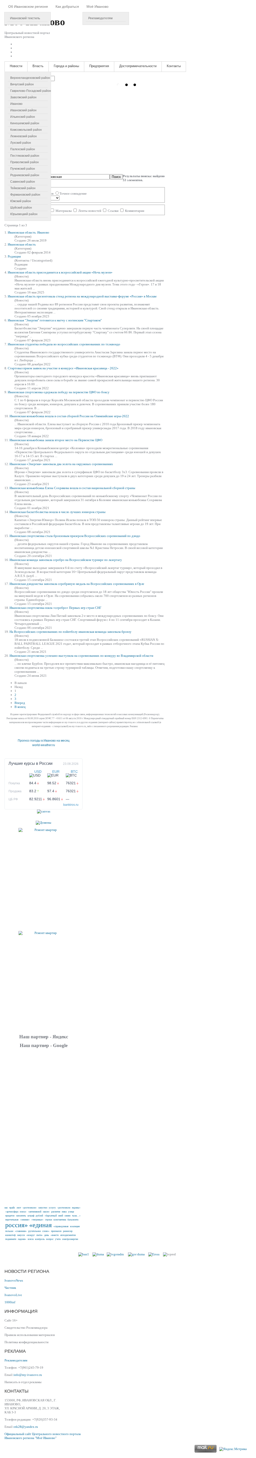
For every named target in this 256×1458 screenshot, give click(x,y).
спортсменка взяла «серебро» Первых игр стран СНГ (56, 608)
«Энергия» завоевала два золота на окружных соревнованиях (61, 464)
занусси (21, 1235)
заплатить (21, 1215)
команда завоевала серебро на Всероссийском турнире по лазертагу (66, 560)
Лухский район (20, 142)
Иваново (16, 104)
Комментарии (134, 211)
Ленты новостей (90, 211)
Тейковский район (23, 188)
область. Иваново (28, 232)
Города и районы (66, 66)
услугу (52, 1207)
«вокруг (30, 1235)
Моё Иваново (97, 6)
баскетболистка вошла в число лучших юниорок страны (58, 512)
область (22, 244)
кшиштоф (10, 1235)
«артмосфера (11, 1211)
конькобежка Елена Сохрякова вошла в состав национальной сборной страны (72, 488)
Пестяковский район (24, 155)
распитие (55, 1211)
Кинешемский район (24, 123)
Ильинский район (22, 117)
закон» (46, 1211)
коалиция (75, 1226)
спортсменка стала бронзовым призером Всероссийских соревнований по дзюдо (75, 536)
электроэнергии (70, 1239)
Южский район (20, 201)
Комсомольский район (26, 130)
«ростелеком (63, 1207)
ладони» (22, 1239)
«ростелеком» (29, 1207)
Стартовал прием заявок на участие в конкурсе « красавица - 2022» (63, 368)
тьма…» (76, 1215)
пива (64, 1211)
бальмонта (73, 1219)
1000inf (9, 1302)
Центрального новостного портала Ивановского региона (42, 1436)
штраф (31, 1215)
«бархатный (50, 1215)
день (46, 1235)
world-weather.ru (43, 745)
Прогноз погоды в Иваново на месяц (44, 740)
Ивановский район (23, 110)
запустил (42, 1207)
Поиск (116, 177)
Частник (10, 1288)
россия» (16, 1225)
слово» (46, 1231)
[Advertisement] (44, 1126)
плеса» (23, 1211)
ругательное (34, 1231)
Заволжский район (23, 97)
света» (39, 1235)
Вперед (19, 703)
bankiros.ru (70, 804)
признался (56, 1231)
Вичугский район (22, 84)
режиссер (67, 1231)
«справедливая (60, 1226)
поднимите (10, 1239)
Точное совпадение (73, 193)
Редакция (14, 256)
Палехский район (22, 149)
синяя (67, 1215)
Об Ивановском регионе (28, 6)
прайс (12, 1207)
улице (71, 1211)
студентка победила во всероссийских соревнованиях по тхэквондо (64, 344)
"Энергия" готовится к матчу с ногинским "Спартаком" (55, 320)
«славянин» (21, 1231)
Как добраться (67, 6)
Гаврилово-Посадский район (30, 91)
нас (6, 1207)
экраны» (76, 1207)
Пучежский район (22, 168)
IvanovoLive (13, 1295)
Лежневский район (23, 136)
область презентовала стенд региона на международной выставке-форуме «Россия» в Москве (82, 296)
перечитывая (11, 1219)
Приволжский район (24, 162)
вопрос (50, 1239)
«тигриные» (37, 1219)
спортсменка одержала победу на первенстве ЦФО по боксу (59, 392)
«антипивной (34, 1211)
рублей (39, 1215)
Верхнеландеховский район (30, 78)
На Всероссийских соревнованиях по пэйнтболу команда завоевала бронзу (71, 632)
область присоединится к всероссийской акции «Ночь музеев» (60, 272)
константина (60, 1219)
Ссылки (113, 211)
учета (57, 1239)
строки (48, 1219)
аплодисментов (68, 1235)
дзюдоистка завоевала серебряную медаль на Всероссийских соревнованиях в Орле (77, 584)
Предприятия (99, 66)
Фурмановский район (25, 194)
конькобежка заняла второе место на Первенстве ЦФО (56, 440)
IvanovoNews (13, 1280)
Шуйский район (21, 207)
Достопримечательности (137, 66)
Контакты (174, 66)
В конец (20, 707)
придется (9, 1215)
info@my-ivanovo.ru (28, 1375)
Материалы (63, 211)
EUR (56, 771)
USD (38, 771)
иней (60, 1215)
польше (9, 1231)
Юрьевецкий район (24, 214)
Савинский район (22, 181)
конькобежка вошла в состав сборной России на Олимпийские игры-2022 (69, 416)
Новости (16, 66)
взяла (31, 1239)
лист (18, 1207)
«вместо (54, 1235)
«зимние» (25, 1219)
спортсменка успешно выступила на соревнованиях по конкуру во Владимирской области (81, 656)
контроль (40, 1239)
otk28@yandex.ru (26, 1427)
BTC (74, 771)
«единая (40, 1225)
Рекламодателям (100, 18)
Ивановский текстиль (25, 18)
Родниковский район (24, 175)
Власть (38, 66)
